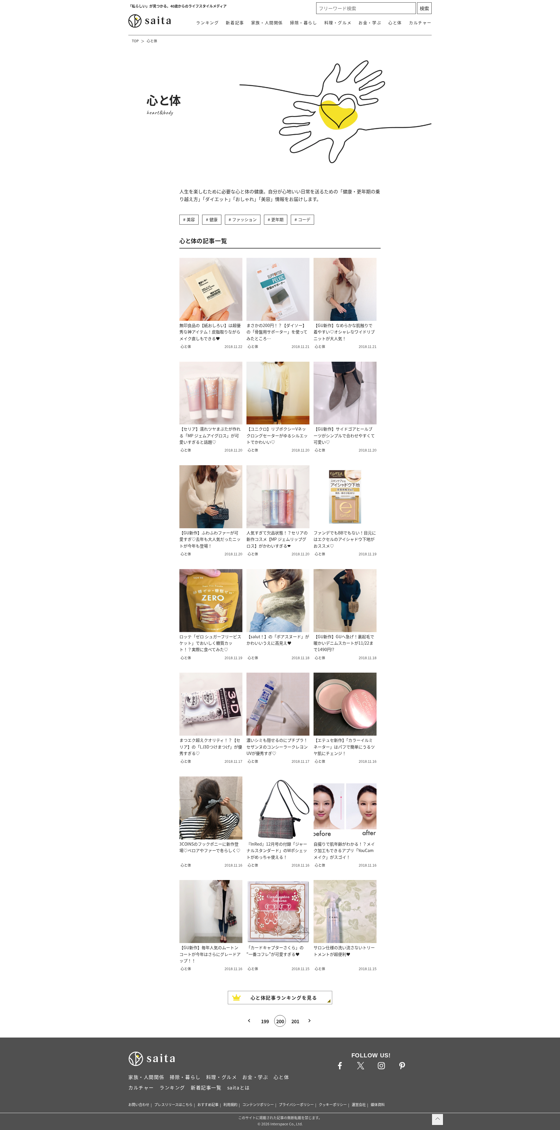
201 (295, 1021)
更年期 (277, 219)
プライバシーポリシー (296, 1104)
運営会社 (359, 1104)
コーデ (304, 219)
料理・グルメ (338, 22)
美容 (191, 219)
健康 (213, 219)
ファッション (244, 219)
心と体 (395, 22)
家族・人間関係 (267, 22)
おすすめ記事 (207, 1104)
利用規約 (230, 1104)
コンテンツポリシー (258, 1104)
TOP (135, 40)
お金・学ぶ (369, 22)
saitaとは (238, 1087)
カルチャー (420, 22)
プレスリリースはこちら (173, 1104)
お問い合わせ (138, 1104)
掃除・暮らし (303, 22)
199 (265, 1021)
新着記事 (235, 22)
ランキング (207, 22)
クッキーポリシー (333, 1104)
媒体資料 (378, 1104)
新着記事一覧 (206, 1087)
